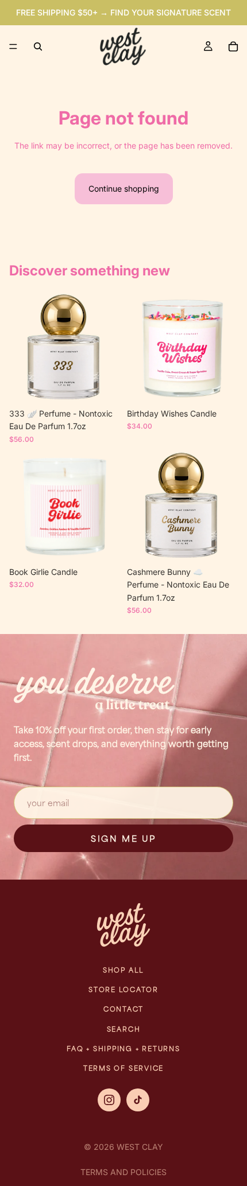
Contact (123, 1009)
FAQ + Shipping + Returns (123, 1048)
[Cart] (233, 46)
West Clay (140, 1147)
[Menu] (13, 46)
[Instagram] (109, 1099)
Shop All (123, 970)
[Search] (38, 46)
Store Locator (123, 989)
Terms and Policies (123, 1172)
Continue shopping (123, 188)
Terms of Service (123, 1068)
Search (124, 1029)
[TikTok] (137, 1099)
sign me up (123, 838)
